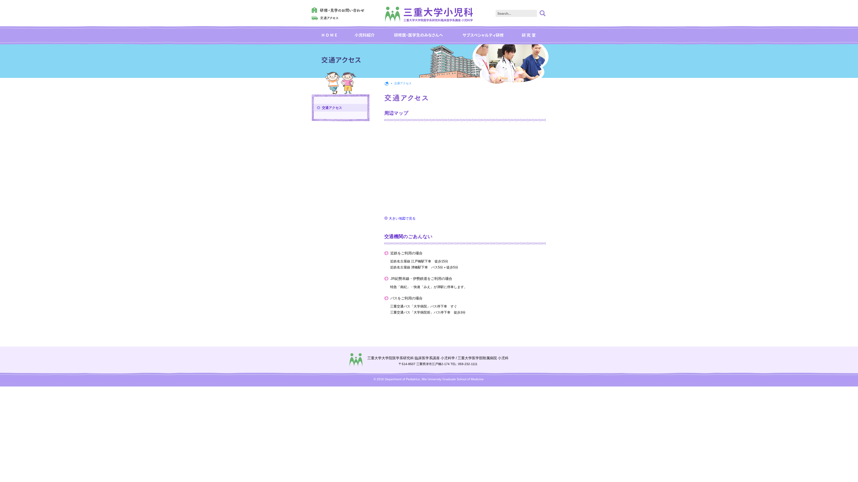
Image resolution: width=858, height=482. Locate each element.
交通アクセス (332, 108)
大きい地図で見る (402, 218)
